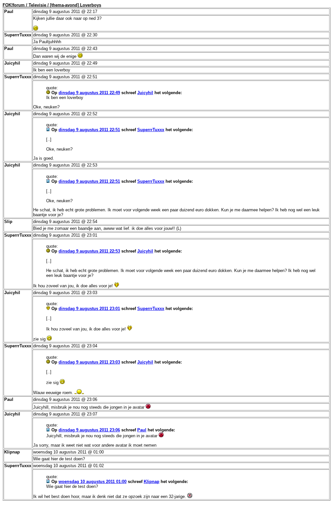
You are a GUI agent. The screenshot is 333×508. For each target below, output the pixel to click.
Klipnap (151, 481)
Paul (141, 429)
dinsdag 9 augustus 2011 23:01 (89, 308)
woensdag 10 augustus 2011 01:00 (93, 481)
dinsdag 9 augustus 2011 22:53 (89, 251)
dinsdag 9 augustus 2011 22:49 (89, 92)
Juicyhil (145, 92)
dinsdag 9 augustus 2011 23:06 (89, 429)
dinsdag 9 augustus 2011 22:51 (89, 129)
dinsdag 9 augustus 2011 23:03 (89, 362)
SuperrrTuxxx (150, 129)
